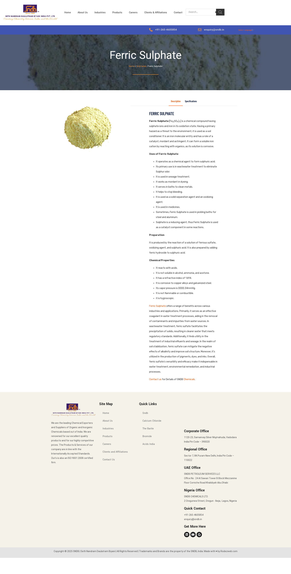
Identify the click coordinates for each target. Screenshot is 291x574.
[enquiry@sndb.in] (199, 30)
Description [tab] (176, 101)
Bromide (147, 436)
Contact (178, 12)
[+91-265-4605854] (151, 30)
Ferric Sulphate (157, 306)
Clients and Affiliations (115, 452)
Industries (100, 12)
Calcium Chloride (151, 421)
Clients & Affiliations (155, 12)
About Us (83, 12)
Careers (133, 12)
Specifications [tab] (191, 101)
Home (67, 12)
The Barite (148, 428)
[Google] (199, 534)
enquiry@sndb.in (214, 29)
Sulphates (141, 66)
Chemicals (189, 379)
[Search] (220, 12)
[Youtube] (193, 534)
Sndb (145, 413)
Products (117, 12)
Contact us (155, 379)
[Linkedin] (186, 534)
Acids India (148, 444)
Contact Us (109, 459)
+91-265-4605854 (166, 29)
